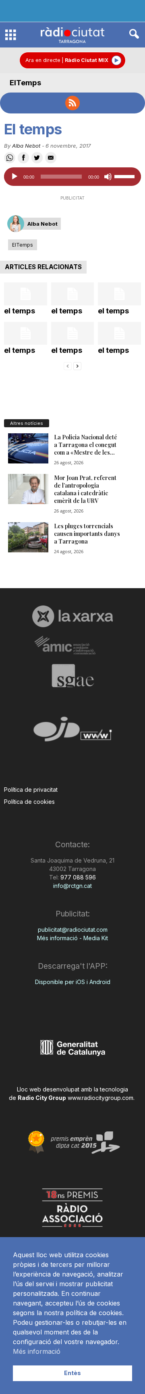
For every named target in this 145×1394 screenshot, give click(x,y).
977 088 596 (77, 877)
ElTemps (25, 82)
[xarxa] (72, 616)
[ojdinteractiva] (72, 732)
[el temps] (25, 293)
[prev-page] (68, 365)
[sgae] (72, 675)
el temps (19, 310)
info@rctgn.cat (72, 885)
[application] (72, 176)
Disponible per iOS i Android (72, 981)
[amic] (72, 645)
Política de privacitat (31, 789)
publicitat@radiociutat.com (73, 929)
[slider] (125, 176)
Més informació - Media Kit (72, 938)
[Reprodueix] (14, 177)
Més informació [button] (36, 1351)
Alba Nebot (26, 145)
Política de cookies (29, 801)
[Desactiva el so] (108, 177)
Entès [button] (72, 1372)
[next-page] (77, 365)
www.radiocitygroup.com (100, 1097)
